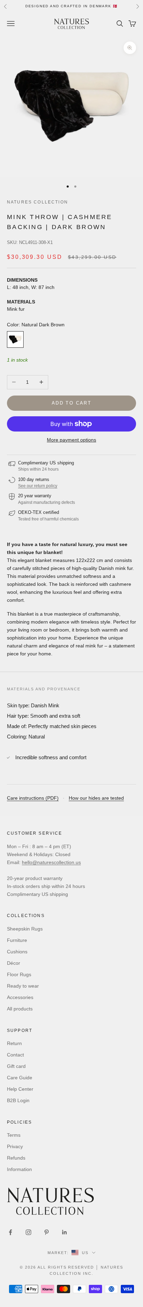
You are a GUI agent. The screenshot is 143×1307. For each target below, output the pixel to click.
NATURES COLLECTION (37, 202)
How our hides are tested (96, 798)
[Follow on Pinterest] (46, 1232)
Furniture (17, 940)
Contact (15, 1055)
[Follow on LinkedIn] (64, 1232)
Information (19, 1169)
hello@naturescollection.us (51, 862)
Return (14, 1043)
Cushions (17, 951)
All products (20, 1008)
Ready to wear (23, 986)
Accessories (20, 997)
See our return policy (37, 485)
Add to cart (71, 403)
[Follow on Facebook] (10, 1232)
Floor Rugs (19, 974)
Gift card (16, 1066)
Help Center (20, 1089)
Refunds (16, 1158)
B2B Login (18, 1100)
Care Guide (19, 1077)
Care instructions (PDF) (33, 798)
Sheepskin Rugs (25, 929)
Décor (13, 963)
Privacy (15, 1146)
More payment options (71, 440)
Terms (13, 1135)
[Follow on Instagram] (28, 1232)
